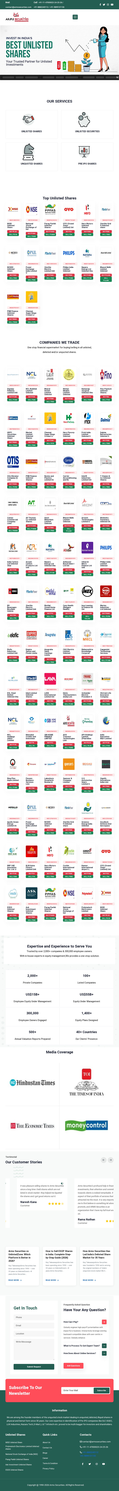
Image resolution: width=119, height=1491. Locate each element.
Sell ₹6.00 (87, 746)
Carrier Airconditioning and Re (69, 478)
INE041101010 (33, 646)
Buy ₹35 (13, 701)
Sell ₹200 (31, 400)
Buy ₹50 (13, 615)
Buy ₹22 (69, 231)
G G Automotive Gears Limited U (87, 781)
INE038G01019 (70, 558)
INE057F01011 (14, 308)
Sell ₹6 (32, 746)
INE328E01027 (89, 385)
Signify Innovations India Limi (105, 780)
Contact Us (47, 1448)
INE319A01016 (70, 264)
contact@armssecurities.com (18, 7)
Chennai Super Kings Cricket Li (31, 313)
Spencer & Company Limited (67, 780)
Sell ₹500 (31, 280)
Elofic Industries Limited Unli (12, 651)
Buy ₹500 (69, 484)
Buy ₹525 (87, 830)
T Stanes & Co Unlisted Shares (105, 478)
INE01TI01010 (51, 775)
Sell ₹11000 (106, 660)
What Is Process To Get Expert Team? (82, 1345)
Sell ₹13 (50, 616)
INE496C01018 (33, 558)
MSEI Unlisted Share (10, 225)
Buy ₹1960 (31, 233)
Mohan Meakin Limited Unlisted (66, 392)
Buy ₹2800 (13, 657)
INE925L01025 (33, 904)
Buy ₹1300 (87, 484)
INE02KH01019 (70, 862)
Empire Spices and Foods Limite (31, 651)
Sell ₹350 (106, 234)
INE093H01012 (14, 775)
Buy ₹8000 (13, 442)
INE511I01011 (107, 385)
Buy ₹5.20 (13, 231)
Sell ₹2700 (106, 616)
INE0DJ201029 (89, 731)
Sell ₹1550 (87, 704)
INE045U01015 (107, 775)
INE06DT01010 (15, 731)
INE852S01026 (33, 308)
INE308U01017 (33, 689)
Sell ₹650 (87, 529)
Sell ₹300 (87, 234)
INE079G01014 (89, 775)
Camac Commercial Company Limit (12, 521)
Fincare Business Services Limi (30, 781)
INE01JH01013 (107, 731)
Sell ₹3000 (13, 660)
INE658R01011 (51, 602)
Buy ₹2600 (106, 613)
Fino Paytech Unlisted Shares (106, 391)
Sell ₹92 (31, 791)
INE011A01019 (89, 264)
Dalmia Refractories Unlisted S (105, 434)
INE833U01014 (14, 602)
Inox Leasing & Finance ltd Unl (87, 607)
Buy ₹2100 (68, 399)
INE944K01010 (33, 514)
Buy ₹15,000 (106, 275)
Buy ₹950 (69, 701)
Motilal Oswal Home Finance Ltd (49, 607)
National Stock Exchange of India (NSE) (21, 1454)
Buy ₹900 (69, 275)
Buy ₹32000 (13, 527)
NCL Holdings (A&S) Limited (11, 737)
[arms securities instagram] (97, 1464)
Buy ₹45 (87, 915)
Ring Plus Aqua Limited (13, 779)
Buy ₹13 (50, 743)
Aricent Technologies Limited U (87, 520)
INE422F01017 (51, 472)
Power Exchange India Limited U (31, 270)
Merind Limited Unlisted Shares (29, 435)
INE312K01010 (14, 220)
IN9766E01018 (70, 775)
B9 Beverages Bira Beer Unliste (12, 608)
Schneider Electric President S (87, 695)
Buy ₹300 (106, 231)
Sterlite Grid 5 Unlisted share (105, 225)
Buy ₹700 (106, 484)
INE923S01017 (70, 689)
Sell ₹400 (13, 278)
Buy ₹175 (87, 397)
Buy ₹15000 (32, 526)
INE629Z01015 (51, 646)
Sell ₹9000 (13, 445)
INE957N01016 (70, 429)
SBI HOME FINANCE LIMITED (48, 737)
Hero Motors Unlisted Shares (87, 225)
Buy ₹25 (87, 788)
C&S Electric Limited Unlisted (68, 651)
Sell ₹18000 (50, 234)
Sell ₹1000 (69, 278)
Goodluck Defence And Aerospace (105, 824)
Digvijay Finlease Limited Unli (12, 391)
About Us (46, 1442)
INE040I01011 (70, 472)
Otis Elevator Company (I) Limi (13, 478)
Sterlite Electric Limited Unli (49, 269)
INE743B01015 (14, 558)
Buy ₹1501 (68, 744)
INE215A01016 (33, 429)
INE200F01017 (107, 429)
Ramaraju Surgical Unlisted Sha (87, 391)
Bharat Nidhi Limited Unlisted (105, 269)
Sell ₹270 (31, 322)
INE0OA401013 (89, 818)
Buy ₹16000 (50, 231)
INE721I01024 (32, 220)
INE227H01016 (107, 689)
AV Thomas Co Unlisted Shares (31, 520)
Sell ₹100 (106, 400)
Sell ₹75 (13, 618)
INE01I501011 (32, 862)
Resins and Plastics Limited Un (49, 478)
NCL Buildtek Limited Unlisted (31, 391)
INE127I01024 (107, 818)
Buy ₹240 (31, 319)
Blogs (45, 1453)
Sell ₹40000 (13, 530)
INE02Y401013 (89, 862)
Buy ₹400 (50, 484)
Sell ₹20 (31, 704)
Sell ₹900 (50, 530)
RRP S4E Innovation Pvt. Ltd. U (11, 867)
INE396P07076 (89, 558)
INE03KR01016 (89, 646)
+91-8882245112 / (41, 7)
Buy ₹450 (31, 277)
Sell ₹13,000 (106, 279)
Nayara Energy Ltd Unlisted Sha (87, 269)
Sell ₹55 (87, 918)
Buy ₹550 (87, 526)
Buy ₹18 (31, 873)
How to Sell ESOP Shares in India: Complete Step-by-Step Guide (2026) (59, 1254)
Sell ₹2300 (69, 402)
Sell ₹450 (69, 876)
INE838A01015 (14, 818)
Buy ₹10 (50, 613)
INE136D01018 (70, 385)
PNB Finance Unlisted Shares (12, 313)
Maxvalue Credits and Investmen (31, 737)
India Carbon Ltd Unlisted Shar (12, 564)
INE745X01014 (51, 689)
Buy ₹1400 (87, 701)
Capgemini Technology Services (105, 651)
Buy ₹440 (50, 275)
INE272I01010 (88, 514)
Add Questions (73, 1366)
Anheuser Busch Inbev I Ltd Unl (68, 564)
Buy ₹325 (106, 701)
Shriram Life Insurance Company (105, 695)
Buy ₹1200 (13, 397)
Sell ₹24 (68, 234)
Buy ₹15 (31, 701)
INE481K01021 (14, 689)
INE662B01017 (107, 602)
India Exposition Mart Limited (105, 737)
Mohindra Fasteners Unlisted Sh (105, 520)
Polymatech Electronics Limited (87, 909)
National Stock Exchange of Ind (31, 226)
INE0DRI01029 (14, 904)
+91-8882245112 (90, 1452)
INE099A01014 (14, 472)
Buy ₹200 (31, 442)
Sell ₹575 (87, 833)
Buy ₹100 (87, 572)
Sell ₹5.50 (13, 234)
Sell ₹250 (87, 400)
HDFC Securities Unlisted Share (11, 435)
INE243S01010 (33, 385)
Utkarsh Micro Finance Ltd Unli (87, 565)
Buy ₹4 (31, 743)
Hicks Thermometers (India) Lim (69, 695)
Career (45, 1458)
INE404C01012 (52, 514)
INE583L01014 (70, 731)
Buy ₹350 (13, 275)
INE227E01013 (14, 514)
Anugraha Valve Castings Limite (48, 652)
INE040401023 (33, 731)
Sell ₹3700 (13, 487)
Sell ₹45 (13, 704)
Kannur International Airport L (87, 867)
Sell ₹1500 (13, 400)
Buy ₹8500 (13, 319)
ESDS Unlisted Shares (10, 909)
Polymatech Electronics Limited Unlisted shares (22, 1447)
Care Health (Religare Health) (68, 607)
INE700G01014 (14, 429)
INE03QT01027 (107, 220)
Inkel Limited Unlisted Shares (31, 695)
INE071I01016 (88, 472)
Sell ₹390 (106, 704)
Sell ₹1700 (87, 443)
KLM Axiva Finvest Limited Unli (31, 867)
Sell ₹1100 (87, 278)
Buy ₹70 (50, 786)
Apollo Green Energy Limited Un (12, 824)
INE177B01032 (107, 646)
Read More (13, 1280)
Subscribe (101, 1390)
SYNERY (88, 1485)
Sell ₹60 (50, 704)
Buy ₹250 (87, 231)
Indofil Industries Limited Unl (86, 478)
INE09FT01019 (14, 862)
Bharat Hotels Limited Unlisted (48, 392)
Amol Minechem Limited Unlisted (48, 521)
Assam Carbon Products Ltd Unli (31, 565)
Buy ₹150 (31, 397)
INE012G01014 (89, 220)
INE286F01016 (107, 264)
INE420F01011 (107, 472)
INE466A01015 (51, 385)
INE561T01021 (70, 220)
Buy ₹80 (106, 397)
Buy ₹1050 (87, 275)
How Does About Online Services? (80, 1353)
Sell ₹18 (50, 746)
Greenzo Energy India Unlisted (87, 824)
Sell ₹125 (13, 747)
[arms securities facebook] (83, 1464)
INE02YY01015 (14, 646)
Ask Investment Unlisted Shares (31, 910)
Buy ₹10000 (106, 657)
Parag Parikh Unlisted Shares (50, 225)
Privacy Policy (48, 1469)
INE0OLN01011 (89, 904)
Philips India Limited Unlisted (68, 269)
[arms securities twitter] (90, 1464)
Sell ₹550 (50, 662)
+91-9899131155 (57, 7)
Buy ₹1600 (87, 440)
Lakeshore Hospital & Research (49, 780)
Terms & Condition (50, 1463)
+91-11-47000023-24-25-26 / (51, 2)
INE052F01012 (70, 646)
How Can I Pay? (71, 1322)
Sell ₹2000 (31, 236)
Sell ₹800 (106, 487)
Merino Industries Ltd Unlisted (105, 607)
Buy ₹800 (50, 527)
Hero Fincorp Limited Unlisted (68, 434)
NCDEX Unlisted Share (10, 269)
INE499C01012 (89, 429)
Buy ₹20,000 (87, 613)
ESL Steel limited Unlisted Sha (12, 695)
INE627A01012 (51, 731)
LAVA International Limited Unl (50, 695)
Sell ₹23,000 (87, 617)
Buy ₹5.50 (87, 743)
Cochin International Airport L (68, 867)
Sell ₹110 (50, 789)
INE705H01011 (107, 514)
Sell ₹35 (87, 791)
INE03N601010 (33, 264)
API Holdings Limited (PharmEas (87, 737)
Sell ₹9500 (13, 322)
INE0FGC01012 (52, 220)
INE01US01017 (14, 385)
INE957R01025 (33, 775)
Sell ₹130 (87, 574)
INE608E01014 (89, 602)
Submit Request (34, 1367)
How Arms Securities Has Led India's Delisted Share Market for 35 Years (96, 1254)
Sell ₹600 (69, 487)
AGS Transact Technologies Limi (69, 737)
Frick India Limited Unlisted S (86, 434)
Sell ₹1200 (69, 704)
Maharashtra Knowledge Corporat (87, 651)
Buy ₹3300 (13, 484)
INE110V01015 (51, 264)
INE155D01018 (89, 689)
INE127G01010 (14, 264)
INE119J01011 (70, 602)
